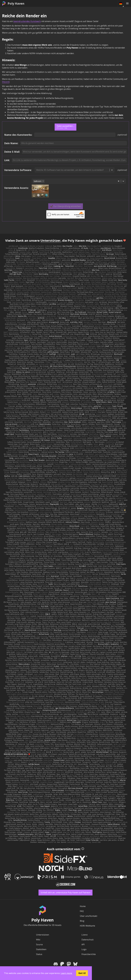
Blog (82, 920)
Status (39, 954)
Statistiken (41, 949)
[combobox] (36, 170)
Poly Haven (16, 3)
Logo (83, 949)
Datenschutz (87, 939)
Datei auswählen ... (65, 127)
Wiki (38, 939)
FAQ (82, 911)
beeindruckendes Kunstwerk (27, 21)
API (83, 944)
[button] (43, 181)
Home (83, 906)
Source (39, 944)
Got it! (82, 973)
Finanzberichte (88, 954)
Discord (5, 81)
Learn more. (66, 973)
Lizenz (84, 934)
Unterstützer (50, 240)
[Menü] (127, 3)
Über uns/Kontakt (88, 916)
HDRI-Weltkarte (87, 925)
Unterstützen (42, 934)
